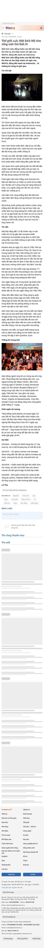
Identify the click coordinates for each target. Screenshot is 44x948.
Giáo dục (5, 822)
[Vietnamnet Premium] (7, 810)
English (4, 856)
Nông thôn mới (28, 848)
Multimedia (6, 865)
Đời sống (5, 827)
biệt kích (7, 503)
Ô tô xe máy (6, 835)
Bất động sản (6, 839)
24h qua (4, 869)
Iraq (34, 495)
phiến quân (34, 503)
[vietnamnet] (10, 29)
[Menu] (3, 28)
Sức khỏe (5, 831)
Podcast (26, 865)
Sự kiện (32, 874)
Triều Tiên (25, 495)
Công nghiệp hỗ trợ (30, 844)
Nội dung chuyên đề (30, 852)
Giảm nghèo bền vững (10, 848)
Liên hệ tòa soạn (8, 892)
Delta (15, 503)
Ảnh (3, 861)
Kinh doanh (27, 814)
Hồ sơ (25, 856)
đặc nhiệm (24, 503)
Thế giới (7, 33)
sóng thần (15, 499)
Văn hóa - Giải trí (29, 827)
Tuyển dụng (36, 939)
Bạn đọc (26, 839)
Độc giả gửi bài (22, 939)
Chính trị (26, 810)
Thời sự (4, 814)
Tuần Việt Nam (7, 844)
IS (34, 499)
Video (25, 861)
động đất (15, 495)
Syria (6, 499)
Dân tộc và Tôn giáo (9, 818)
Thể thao (26, 818)
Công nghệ (27, 831)
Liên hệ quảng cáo (9, 917)
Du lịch (25, 835)
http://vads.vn (13, 931)
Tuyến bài (11, 874)
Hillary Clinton (26, 499)
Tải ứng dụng (8, 939)
